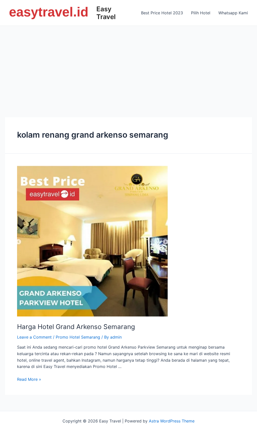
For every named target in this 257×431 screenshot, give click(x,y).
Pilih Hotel (200, 12)
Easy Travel (106, 13)
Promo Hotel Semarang (78, 337)
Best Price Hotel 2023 (162, 12)
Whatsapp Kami (233, 12)
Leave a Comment (34, 337)
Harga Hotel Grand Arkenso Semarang (76, 327)
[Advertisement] (128, 63)
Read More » (29, 379)
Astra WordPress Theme (172, 420)
